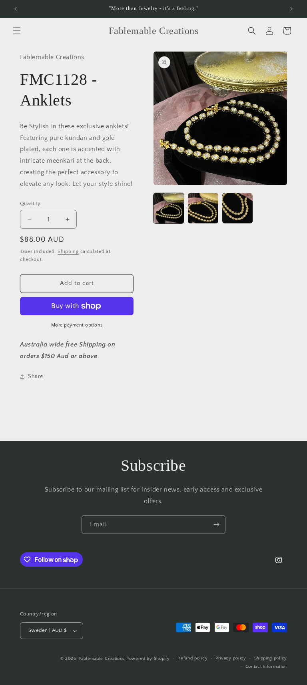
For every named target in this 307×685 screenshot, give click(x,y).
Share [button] (35, 376)
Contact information (266, 666)
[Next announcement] (291, 9)
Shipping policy (270, 658)
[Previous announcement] (15, 9)
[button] (17, 31)
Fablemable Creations (102, 658)
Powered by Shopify (148, 658)
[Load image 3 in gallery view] (237, 208)
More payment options (77, 325)
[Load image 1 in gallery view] (169, 208)
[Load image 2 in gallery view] (203, 208)
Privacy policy (230, 658)
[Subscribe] (216, 524)
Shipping (68, 251)
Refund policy (192, 658)
